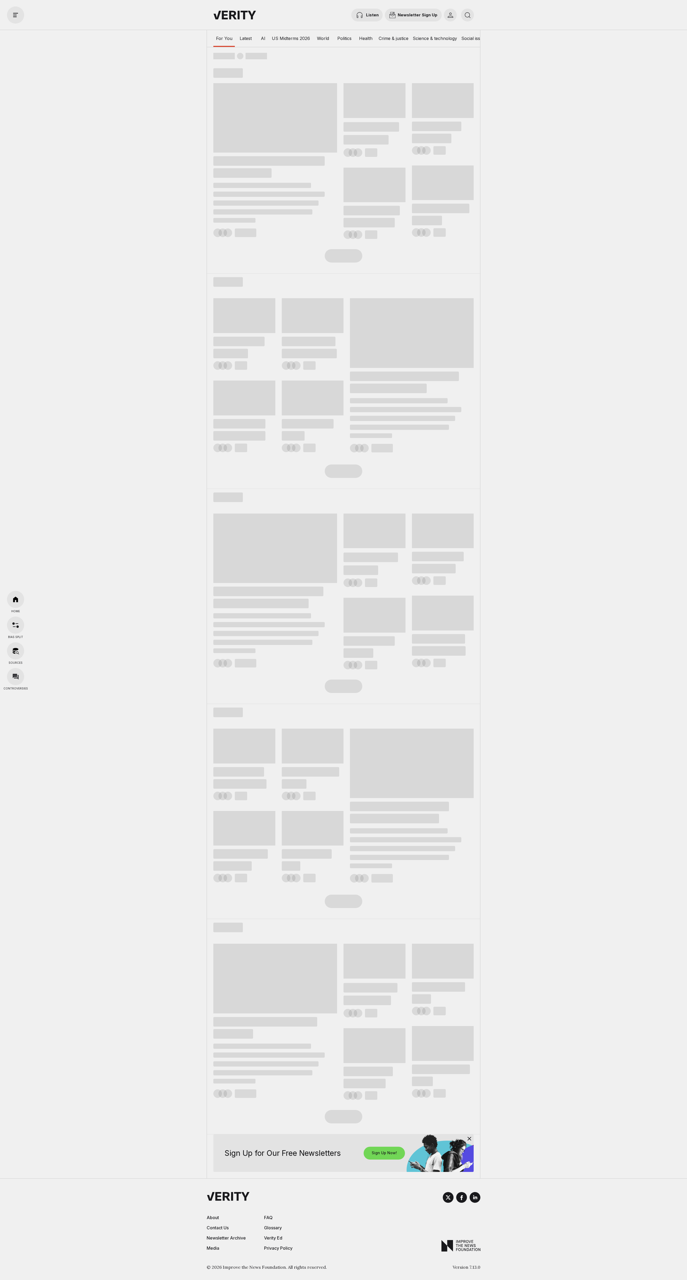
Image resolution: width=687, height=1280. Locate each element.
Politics (344, 38)
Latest (246, 38)
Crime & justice (393, 38)
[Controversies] (15, 676)
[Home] (15, 599)
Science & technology (435, 38)
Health (365, 38)
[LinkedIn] (475, 1198)
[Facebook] (461, 1198)
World (323, 38)
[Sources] (15, 650)
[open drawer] (15, 15)
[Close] (469, 1138)
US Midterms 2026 (291, 38)
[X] (448, 1198)
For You (224, 38)
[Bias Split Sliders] (15, 625)
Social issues (474, 38)
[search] (467, 15)
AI (263, 38)
